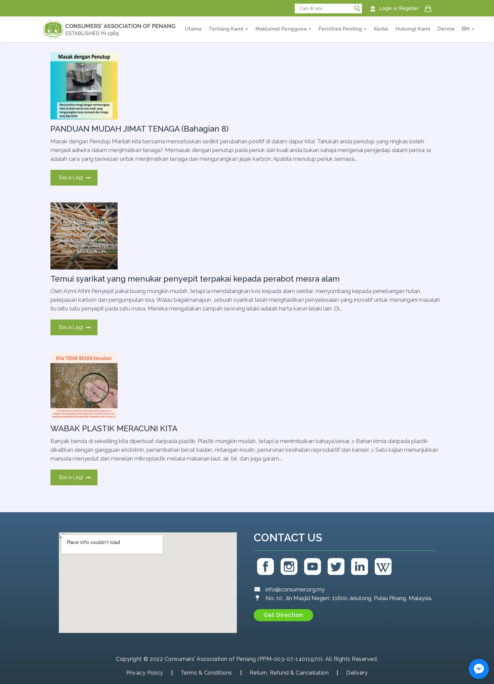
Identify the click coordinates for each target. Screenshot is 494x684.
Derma (446, 29)
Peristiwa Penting (341, 29)
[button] (283, 615)
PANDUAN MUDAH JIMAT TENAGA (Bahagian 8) (139, 129)
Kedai (381, 29)
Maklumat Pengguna (281, 29)
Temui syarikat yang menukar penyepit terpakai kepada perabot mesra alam (195, 279)
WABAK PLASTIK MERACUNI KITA (113, 428)
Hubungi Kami (413, 29)
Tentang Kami (227, 29)
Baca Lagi (71, 178)
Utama (193, 29)
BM (466, 29)
